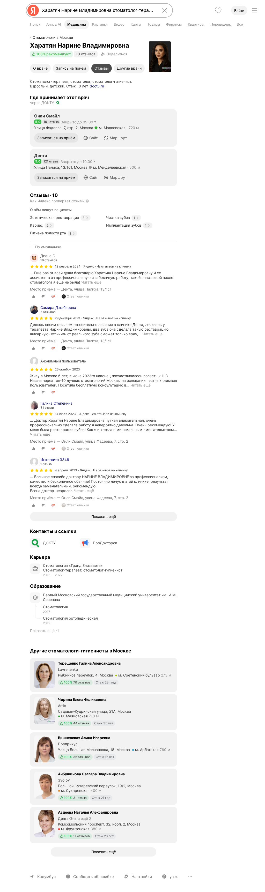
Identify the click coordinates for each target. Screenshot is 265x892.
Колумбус (46, 876)
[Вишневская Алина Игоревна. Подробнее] (103, 748)
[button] (90, 138)
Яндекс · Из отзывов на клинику (107, 266)
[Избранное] (218, 10)
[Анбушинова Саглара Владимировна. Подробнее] (103, 786)
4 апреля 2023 (66, 470)
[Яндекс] (33, 10)
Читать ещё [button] (152, 334)
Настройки (141, 876)
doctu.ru (97, 86)
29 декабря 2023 (67, 318)
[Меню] (254, 10)
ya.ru (174, 876)
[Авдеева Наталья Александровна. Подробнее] (103, 824)
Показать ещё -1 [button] (44, 630)
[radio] (33, 296)
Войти (239, 11)
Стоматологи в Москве (53, 37)
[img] (41, 266)
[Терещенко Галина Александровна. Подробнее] (103, 674)
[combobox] (98, 10)
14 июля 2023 (65, 414)
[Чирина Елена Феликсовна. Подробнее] (103, 711)
